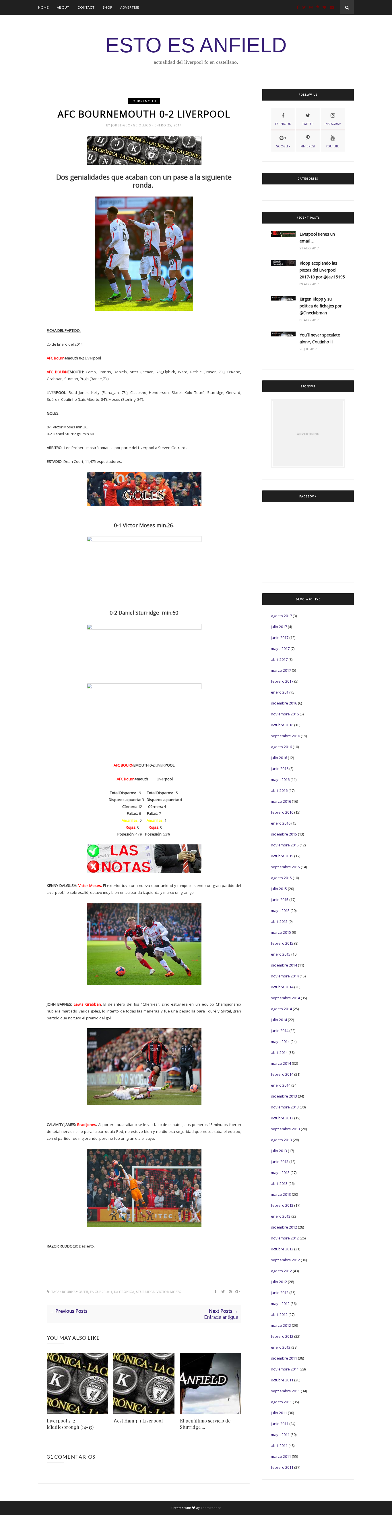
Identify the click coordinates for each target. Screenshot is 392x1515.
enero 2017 (280, 692)
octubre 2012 (282, 1249)
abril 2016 (279, 790)
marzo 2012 (281, 1325)
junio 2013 (279, 1161)
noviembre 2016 (285, 714)
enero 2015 (280, 954)
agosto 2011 (281, 1401)
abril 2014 (279, 1052)
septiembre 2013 (285, 1128)
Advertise (129, 7)
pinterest (307, 146)
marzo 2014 (281, 1063)
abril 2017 (279, 659)
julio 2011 (279, 1412)
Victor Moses (168, 1292)
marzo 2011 (281, 1456)
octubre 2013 (282, 1118)
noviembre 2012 (285, 1238)
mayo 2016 (280, 779)
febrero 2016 (282, 812)
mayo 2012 (280, 1303)
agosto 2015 (281, 877)
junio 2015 (279, 899)
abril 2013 (279, 1183)
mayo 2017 (280, 648)
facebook (283, 124)
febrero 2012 (282, 1336)
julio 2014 (279, 1019)
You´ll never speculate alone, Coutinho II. (320, 338)
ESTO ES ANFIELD (196, 45)
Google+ (283, 146)
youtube (332, 146)
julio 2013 (279, 1150)
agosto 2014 (281, 1008)
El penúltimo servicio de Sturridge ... (205, 1424)
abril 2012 (279, 1314)
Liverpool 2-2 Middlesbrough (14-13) (70, 1424)
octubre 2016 (282, 724)
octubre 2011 (282, 1380)
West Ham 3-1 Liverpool (138, 1421)
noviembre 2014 (285, 976)
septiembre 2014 (285, 997)
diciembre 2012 (284, 1227)
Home (43, 7)
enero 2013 (280, 1216)
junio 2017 (279, 637)
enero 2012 (280, 1347)
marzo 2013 (281, 1194)
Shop (107, 7)
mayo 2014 (280, 1041)
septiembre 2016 (285, 735)
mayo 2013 (280, 1172)
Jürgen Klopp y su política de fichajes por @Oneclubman (320, 305)
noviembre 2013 (285, 1107)
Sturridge (145, 1292)
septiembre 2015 (285, 866)
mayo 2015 (280, 910)
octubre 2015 (282, 855)
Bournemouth (144, 101)
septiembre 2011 (285, 1390)
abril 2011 (279, 1445)
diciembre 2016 (284, 703)
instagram (333, 124)
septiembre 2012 (285, 1259)
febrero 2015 (282, 943)
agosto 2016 (281, 746)
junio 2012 (279, 1292)
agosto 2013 (281, 1139)
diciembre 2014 (284, 965)
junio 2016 (279, 768)
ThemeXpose (211, 1508)
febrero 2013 (282, 1205)
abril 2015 (279, 921)
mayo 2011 (280, 1434)
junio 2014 (279, 1030)
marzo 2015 (281, 932)
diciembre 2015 (284, 834)
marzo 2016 (281, 801)
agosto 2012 (281, 1270)
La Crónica (124, 1292)
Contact (86, 7)
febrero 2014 (282, 1074)
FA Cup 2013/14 (101, 1292)
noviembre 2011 (285, 1369)
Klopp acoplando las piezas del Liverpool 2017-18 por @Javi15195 (322, 270)
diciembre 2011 (284, 1358)
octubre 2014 (282, 987)
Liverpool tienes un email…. (317, 237)
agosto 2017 (281, 615)
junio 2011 (279, 1423)
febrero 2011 (282, 1467)
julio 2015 (279, 888)
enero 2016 (280, 823)
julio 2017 (279, 626)
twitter (308, 124)
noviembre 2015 (285, 845)
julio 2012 (279, 1281)
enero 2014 (280, 1085)
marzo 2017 (281, 670)
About (63, 7)
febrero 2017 (282, 681)
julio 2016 (279, 757)
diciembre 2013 (284, 1096)
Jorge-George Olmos (131, 125)
